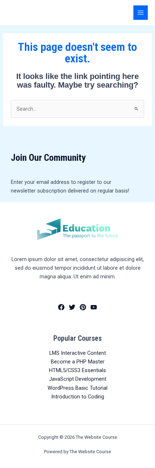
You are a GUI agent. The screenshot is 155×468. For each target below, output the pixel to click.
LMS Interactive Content (77, 353)
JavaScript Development (77, 379)
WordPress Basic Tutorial (77, 388)
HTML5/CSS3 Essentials (77, 370)
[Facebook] (61, 307)
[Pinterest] (83, 307)
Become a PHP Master (78, 361)
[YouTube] (93, 307)
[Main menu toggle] (140, 12)
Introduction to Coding (77, 396)
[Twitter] (72, 307)
